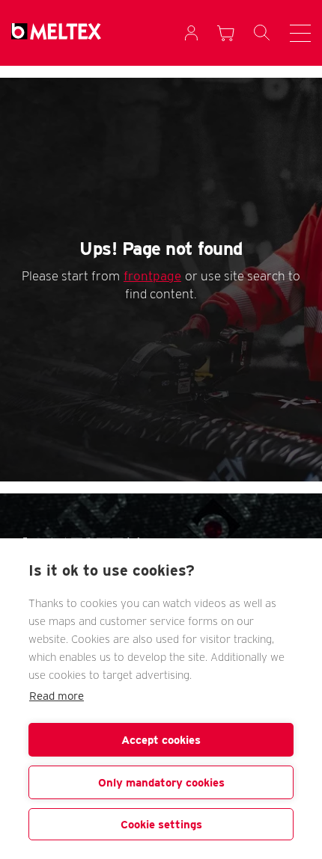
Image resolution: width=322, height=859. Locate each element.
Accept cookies (161, 740)
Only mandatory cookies (161, 782)
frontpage (152, 275)
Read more (56, 696)
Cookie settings (161, 824)
